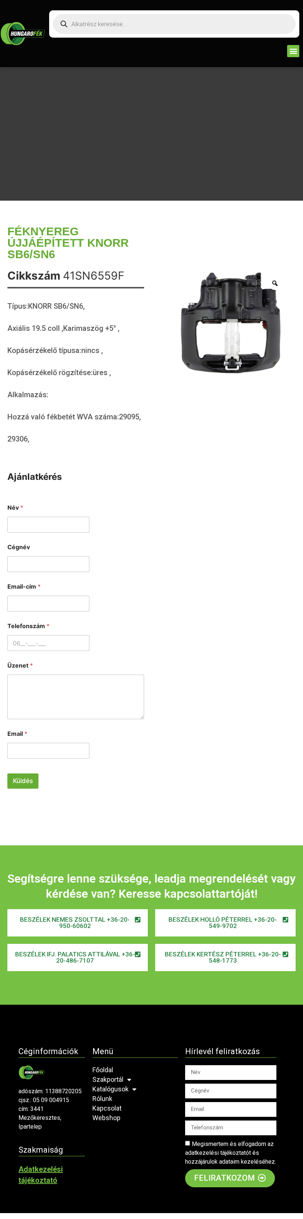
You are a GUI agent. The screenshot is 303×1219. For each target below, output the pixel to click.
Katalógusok (110, 1089)
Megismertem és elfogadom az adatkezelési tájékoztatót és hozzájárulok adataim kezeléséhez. (230, 1152)
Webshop (106, 1118)
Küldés (23, 781)
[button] (293, 51)
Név (15, 507)
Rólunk (102, 1098)
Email (17, 733)
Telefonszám (28, 626)
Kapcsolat (107, 1108)
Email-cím (24, 586)
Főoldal (102, 1070)
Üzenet (20, 665)
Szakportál (107, 1079)
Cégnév (18, 547)
